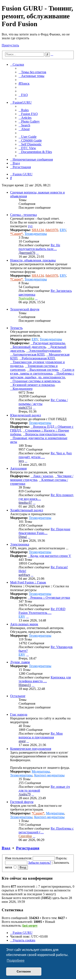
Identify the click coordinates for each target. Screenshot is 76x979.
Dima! (23, 537)
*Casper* (16, 234)
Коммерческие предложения (30, 748)
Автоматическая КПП (29, 354)
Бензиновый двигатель (29, 347)
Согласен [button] (24, 971)
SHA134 (38, 230)
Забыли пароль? (39, 862)
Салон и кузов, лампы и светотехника (42, 371)
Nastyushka (26, 298)
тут (30, 226)
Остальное (17, 696)
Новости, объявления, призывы (33, 260)
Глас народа (18, 714)
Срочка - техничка (23, 215)
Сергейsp (25, 836)
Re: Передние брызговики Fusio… (44, 531)
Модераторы (41, 771)
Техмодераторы (35, 234)
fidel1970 (51, 230)
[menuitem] (32, 72)
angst (22, 741)
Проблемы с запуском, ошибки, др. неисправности (42, 375)
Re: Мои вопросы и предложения (41, 735)
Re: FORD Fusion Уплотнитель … (42, 611)
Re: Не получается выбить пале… (39, 247)
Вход (6, 848)
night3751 (25, 407)
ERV (63, 230)
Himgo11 (25, 685)
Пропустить (10, 45)
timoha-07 (25, 502)
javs (21, 461)
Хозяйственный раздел (26, 510)
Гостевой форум (21, 802)
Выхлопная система (44, 369)
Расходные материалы (49, 343)
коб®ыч (24, 575)
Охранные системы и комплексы (36, 381)
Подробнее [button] (15, 960)
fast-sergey (30, 925)
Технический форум (24, 309)
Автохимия (18, 468)
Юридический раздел (25, 415)
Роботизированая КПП (38, 358)
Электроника (19, 544)
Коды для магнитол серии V (50, 556)
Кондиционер (23, 388)
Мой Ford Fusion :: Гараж (28, 582)
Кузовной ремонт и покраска (33, 385)
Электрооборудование (45, 350)
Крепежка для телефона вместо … (45, 679)
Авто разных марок (24, 624)
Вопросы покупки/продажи (45, 434)
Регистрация (27, 848)
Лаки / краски (43, 476)
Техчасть (16, 328)
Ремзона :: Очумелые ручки (50, 597)
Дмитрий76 (27, 253)
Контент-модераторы (49, 775)
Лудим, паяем (20, 662)
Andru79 (25, 794)
